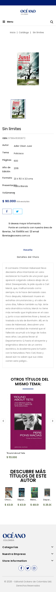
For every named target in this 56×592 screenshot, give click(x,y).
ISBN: (5, 138)
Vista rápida (11, 398)
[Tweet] (17, 211)
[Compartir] (7, 211)
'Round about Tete (16, 453)
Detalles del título (28, 257)
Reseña (28, 249)
